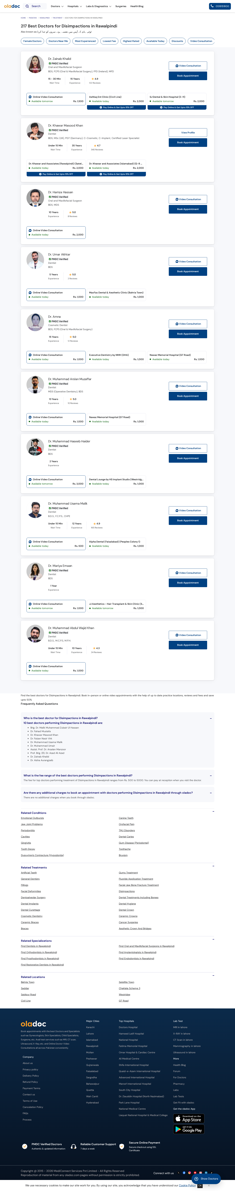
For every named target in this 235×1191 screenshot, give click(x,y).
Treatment (57, 18)
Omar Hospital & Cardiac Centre (137, 1052)
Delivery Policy (31, 1075)
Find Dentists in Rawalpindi (36, 946)
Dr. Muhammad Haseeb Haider (69, 441)
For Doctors (179, 1077)
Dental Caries (126, 836)
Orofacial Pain (126, 824)
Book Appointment (188, 75)
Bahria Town (27, 982)
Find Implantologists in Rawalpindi (137, 952)
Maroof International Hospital (135, 1083)
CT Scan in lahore (183, 1039)
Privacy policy (30, 1069)
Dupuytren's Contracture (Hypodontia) (42, 855)
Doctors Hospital (128, 1027)
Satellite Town (126, 982)
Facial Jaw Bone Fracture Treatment (139, 885)
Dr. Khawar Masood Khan (65, 125)
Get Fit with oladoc (183, 1102)
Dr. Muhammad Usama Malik (67, 503)
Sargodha (91, 1077)
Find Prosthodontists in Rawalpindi (40, 958)
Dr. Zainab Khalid (59, 59)
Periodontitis (28, 830)
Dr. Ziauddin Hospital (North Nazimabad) (141, 1096)
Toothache (125, 849)
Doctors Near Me (58, 41)
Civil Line (26, 1000)
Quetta (90, 1090)
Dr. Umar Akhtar (59, 254)
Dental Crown (126, 909)
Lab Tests (178, 1096)
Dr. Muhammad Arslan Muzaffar (70, 379)
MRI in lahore (180, 1027)
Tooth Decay (28, 849)
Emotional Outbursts (32, 818)
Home (23, 18)
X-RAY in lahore (181, 1033)
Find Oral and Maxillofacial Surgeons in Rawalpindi (146, 946)
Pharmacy (179, 1083)
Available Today (155, 41)
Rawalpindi (45, 18)
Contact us (29, 1094)
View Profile (188, 132)
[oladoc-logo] (12, 6)
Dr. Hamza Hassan (60, 192)
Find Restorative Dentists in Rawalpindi (42, 964)
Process (27, 1119)
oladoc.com (72, 1175)
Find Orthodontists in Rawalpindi (39, 952)
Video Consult (190, 65)
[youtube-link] (195, 1173)
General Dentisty (30, 878)
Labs (176, 1090)
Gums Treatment (128, 872)
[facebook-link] (184, 1173)
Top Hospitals (126, 1021)
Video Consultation (201, 41)
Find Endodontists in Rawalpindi (136, 958)
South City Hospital (129, 1090)
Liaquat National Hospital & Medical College (143, 1115)
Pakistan (33, 18)
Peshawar (91, 1058)
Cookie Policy (187, 1185)
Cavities (25, 836)
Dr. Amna (54, 317)
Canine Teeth (126, 818)
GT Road (124, 1000)
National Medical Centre (132, 1108)
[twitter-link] (178, 1173)
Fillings (24, 885)
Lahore (90, 1033)
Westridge (124, 994)
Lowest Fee (109, 41)
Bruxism (123, 855)
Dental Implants (30, 903)
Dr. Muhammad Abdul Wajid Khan (71, 628)
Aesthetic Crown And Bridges (135, 928)
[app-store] (188, 1119)
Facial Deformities (31, 891)
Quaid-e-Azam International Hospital (139, 1071)
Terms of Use (30, 1100)
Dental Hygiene (127, 903)
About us (28, 1063)
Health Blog (179, 1065)
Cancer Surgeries (128, 922)
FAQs (25, 1113)
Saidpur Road (28, 994)
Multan (90, 1052)
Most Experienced (85, 41)
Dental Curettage (30, 909)
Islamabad (92, 1039)
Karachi (90, 1027)
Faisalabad (92, 1071)
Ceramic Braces (30, 922)
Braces (25, 928)
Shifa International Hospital (134, 1065)
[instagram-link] (189, 1173)
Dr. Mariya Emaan (60, 566)
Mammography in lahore (187, 1046)
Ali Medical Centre (129, 1058)
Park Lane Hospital (129, 1102)
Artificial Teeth (29, 872)
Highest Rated (131, 41)
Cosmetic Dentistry (31, 916)
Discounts (177, 41)
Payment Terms (31, 1088)
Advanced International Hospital (136, 1077)
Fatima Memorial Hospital (133, 1046)
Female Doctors (32, 41)
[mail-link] (200, 1173)
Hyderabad (92, 1102)
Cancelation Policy (33, 1107)
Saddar (25, 988)
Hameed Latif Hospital (131, 1033)
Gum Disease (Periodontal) (134, 842)
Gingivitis (26, 842)
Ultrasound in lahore (184, 1052)
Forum (176, 1071)
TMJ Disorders (127, 830)
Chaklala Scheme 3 (129, 988)
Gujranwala (92, 1065)
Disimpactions (127, 891)
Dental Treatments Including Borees (138, 897)
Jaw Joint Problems (32, 824)
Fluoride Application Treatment (136, 878)
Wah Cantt (92, 1096)
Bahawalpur (92, 1083)
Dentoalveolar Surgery (33, 897)
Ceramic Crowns (128, 916)
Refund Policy (30, 1082)
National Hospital (128, 1039)
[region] (119, 41)
